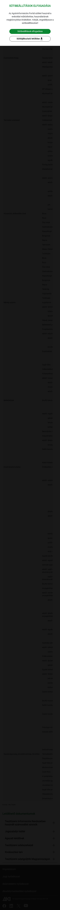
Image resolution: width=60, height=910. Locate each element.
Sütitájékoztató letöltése (30, 39)
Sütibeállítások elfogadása (30, 31)
